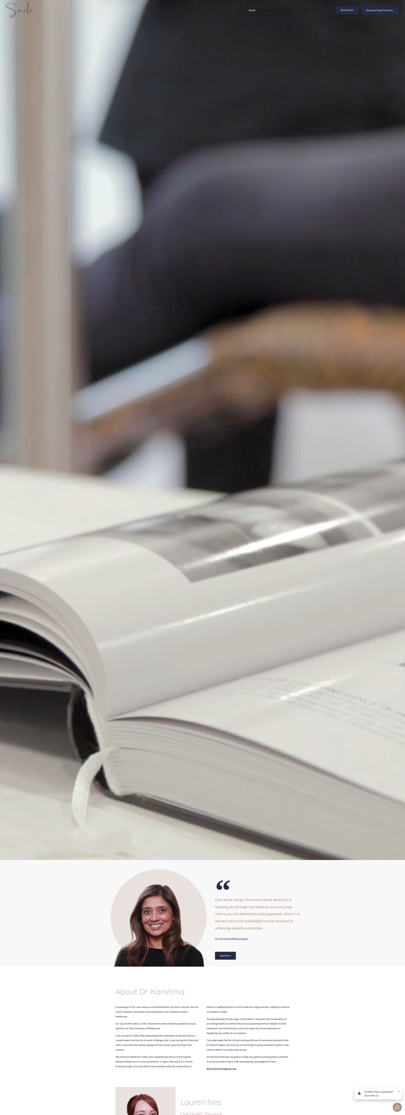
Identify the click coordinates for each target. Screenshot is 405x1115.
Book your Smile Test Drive (379, 10)
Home (240, 10)
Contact (303, 10)
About (252, 10)
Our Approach (268, 10)
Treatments (287, 10)
